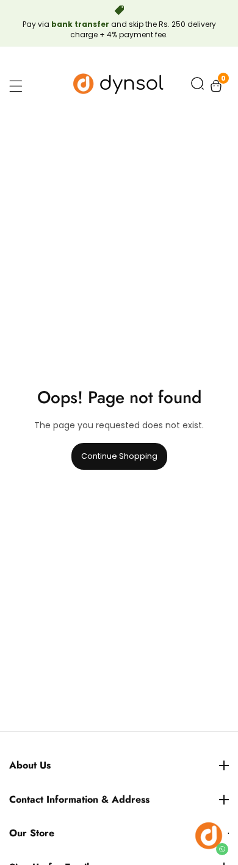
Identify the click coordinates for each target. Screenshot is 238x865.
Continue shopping (119, 456)
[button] (197, 85)
